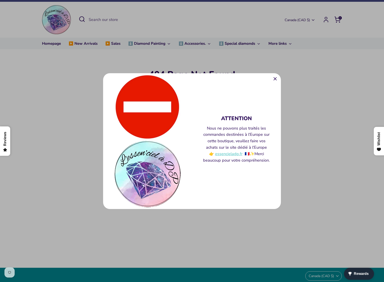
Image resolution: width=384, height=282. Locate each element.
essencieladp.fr (228, 153)
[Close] (275, 79)
